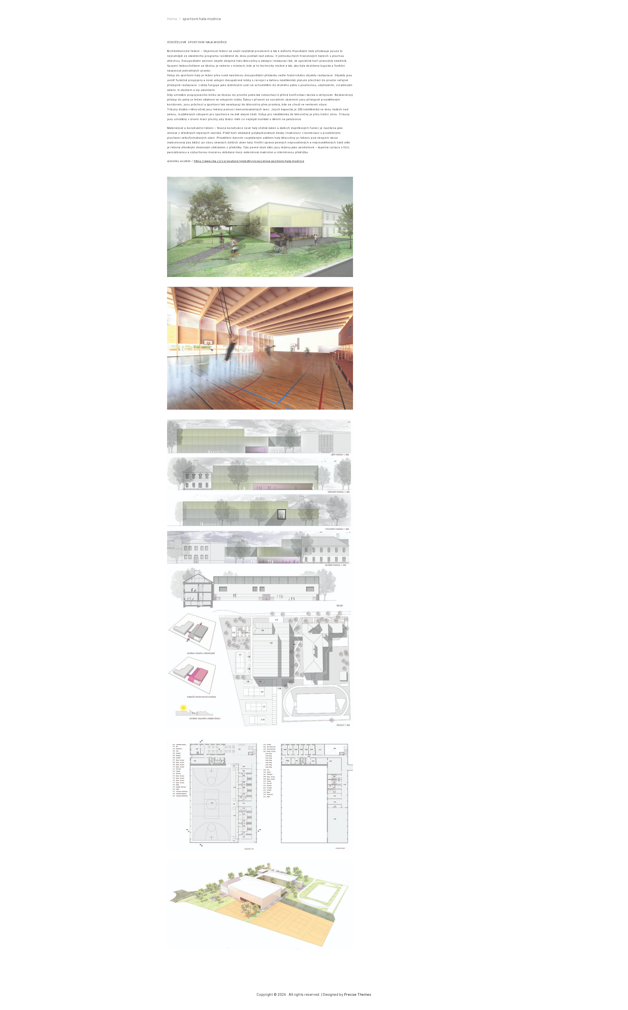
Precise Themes (357, 995)
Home (172, 19)
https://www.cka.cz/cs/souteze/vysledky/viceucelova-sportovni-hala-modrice (249, 161)
